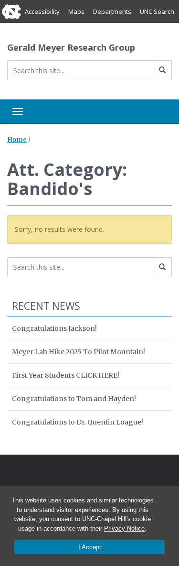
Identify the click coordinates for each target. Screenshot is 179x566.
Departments (112, 11)
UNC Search (157, 11)
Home (17, 140)
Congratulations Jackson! (54, 328)
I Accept (89, 547)
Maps (76, 11)
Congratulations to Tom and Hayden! (74, 398)
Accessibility (42, 11)
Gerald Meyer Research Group (71, 47)
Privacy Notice (124, 528)
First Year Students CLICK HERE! (65, 375)
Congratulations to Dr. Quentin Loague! (77, 422)
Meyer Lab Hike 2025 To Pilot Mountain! (78, 352)
